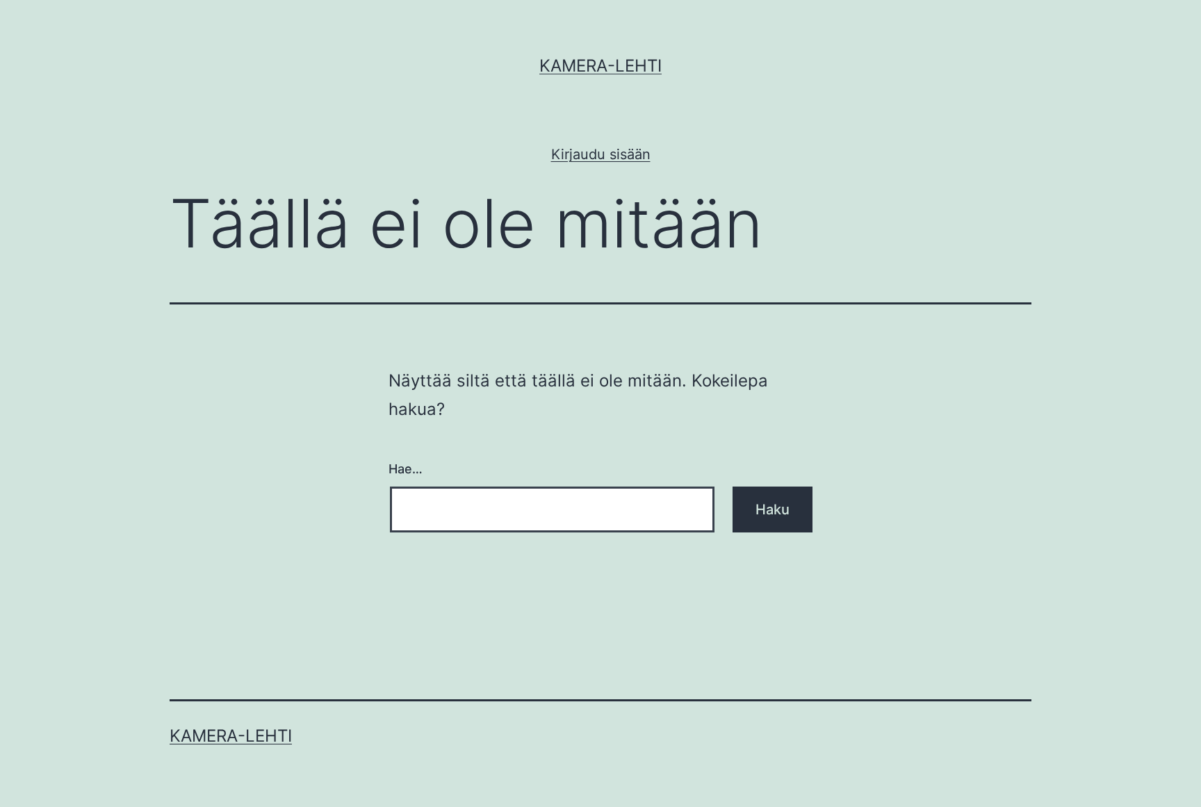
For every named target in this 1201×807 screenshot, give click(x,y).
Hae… (406, 469)
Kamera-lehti (600, 66)
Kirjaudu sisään (601, 154)
